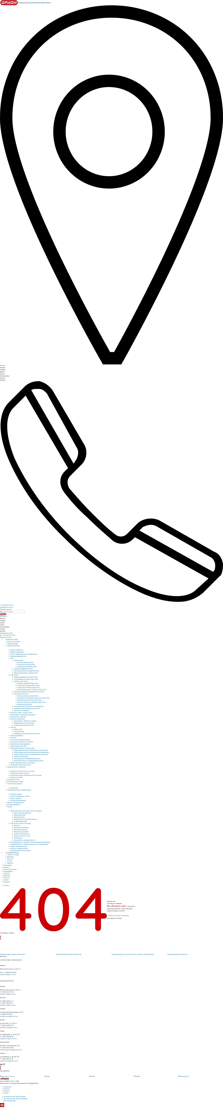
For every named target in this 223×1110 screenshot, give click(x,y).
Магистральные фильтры (22, 813)
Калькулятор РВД (9, 1101)
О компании (7, 865)
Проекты (6, 867)
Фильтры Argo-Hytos (21, 694)
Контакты (6, 882)
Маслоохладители (16, 650)
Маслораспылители (20, 829)
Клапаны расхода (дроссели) (24, 725)
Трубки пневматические (18, 846)
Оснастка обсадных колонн (19, 796)
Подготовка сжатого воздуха (20, 823)
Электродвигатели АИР (18, 746)
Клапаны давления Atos (25, 662)
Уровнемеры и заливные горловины (22, 715)
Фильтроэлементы (16, 735)
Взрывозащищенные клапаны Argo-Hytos (31, 689)
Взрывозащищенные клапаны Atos (26, 673)
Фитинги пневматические (19, 848)
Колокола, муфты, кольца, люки (21, 712)
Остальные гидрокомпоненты (20, 765)
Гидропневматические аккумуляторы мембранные (31, 752)
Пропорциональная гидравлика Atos (26, 671)
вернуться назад (115, 918)
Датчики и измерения (21, 710)
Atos (11, 658)
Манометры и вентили (18, 717)
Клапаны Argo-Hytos (21, 681)
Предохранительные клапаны (24, 723)
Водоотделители (19, 815)
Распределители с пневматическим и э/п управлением (29, 844)
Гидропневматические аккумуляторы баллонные (31, 750)
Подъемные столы (13, 779)
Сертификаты (8, 871)
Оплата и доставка (10, 869)
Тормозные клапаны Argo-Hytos (28, 687)
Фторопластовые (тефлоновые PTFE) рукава (25, 775)
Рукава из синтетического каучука (22, 771)
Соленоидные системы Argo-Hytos (26, 679)
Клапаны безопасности (22, 834)
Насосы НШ (18, 729)
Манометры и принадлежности (25, 840)
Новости (10, 859)
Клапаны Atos (18, 660)
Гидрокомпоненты (13, 646)
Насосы (13, 727)
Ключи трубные (15, 798)
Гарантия (10, 863)
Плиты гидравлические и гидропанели (23, 654)
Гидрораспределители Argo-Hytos (26, 677)
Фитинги (13, 738)
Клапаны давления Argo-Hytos (27, 683)
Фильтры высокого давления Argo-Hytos (31, 702)
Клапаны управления (17, 719)
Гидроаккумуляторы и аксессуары (22, 748)
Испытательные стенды (15, 781)
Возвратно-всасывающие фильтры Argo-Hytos (33, 698)
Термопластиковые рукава (19, 773)
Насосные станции (13, 641)
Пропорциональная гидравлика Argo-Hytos (29, 692)
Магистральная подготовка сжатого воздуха (26, 811)
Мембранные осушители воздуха (25, 819)
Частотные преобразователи (20, 740)
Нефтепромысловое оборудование (19, 790)
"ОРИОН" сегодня (13, 855)
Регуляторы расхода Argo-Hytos (28, 685)
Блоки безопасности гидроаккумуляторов (28, 761)
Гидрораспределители (18, 656)
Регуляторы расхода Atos (26, 664)
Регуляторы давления (21, 832)
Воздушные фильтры (24, 704)
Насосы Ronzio (19, 731)
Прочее (9, 806)
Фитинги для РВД (16, 777)
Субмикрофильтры (20, 821)
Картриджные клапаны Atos (27, 666)
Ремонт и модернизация (15, 802)
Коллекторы (18, 838)
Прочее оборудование (18, 800)
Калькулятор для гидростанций (14, 1096)
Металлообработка (13, 804)
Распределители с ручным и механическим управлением (30, 842)
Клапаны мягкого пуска (22, 836)
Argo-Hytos (14, 675)
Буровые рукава (16, 794)
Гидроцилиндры (12, 643)
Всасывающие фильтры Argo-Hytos (29, 700)
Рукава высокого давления (16, 767)
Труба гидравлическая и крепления (22, 763)
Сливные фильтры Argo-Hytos (27, 696)
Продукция (7, 1087)
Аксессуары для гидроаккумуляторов (27, 758)
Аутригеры (14, 788)
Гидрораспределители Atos (23, 669)
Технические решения (14, 783)
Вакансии (10, 857)
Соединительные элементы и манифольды (28, 706)
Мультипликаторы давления (20, 744)
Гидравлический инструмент (20, 850)
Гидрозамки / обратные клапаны (25, 721)
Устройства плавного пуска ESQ (21, 742)
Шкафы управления (17, 652)
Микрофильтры (19, 817)
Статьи (9, 861)
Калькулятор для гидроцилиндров (15, 1098)
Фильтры (17, 825)
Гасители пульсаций (21, 756)
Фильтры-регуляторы (21, 827)
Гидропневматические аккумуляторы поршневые (31, 754)
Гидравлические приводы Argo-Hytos (27, 708)
